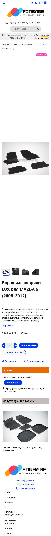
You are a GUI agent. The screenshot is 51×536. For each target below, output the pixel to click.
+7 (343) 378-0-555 (25, 484)
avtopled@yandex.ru (25, 481)
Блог (7, 507)
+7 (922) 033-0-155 (37, 23)
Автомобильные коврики (24, 45)
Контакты (9, 502)
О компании (10, 497)
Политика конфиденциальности (15, 513)
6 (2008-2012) (8, 49)
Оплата (8, 533)
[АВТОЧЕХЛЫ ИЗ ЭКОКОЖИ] (26, 12)
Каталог (8, 528)
